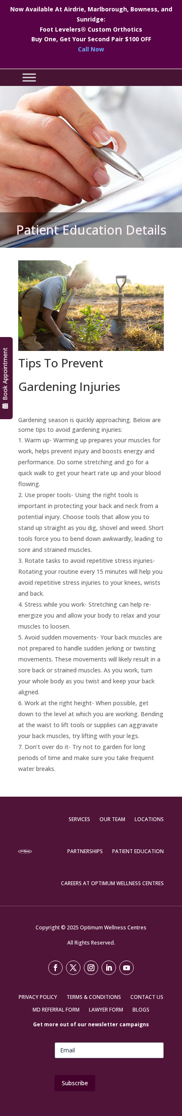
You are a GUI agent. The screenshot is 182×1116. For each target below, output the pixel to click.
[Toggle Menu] (29, 77)
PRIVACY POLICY (38, 997)
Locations (149, 819)
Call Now (91, 49)
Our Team (112, 819)
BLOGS (140, 1010)
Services (79, 819)
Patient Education (138, 851)
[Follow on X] (73, 968)
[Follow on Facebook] (55, 968)
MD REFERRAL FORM (56, 1010)
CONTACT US (146, 997)
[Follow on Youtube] (126, 968)
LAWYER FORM (106, 1010)
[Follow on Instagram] (91, 968)
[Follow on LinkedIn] (109, 968)
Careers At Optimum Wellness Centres (112, 883)
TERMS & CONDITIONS (93, 997)
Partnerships (85, 851)
